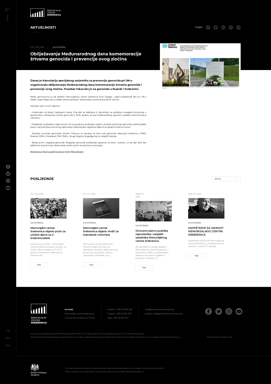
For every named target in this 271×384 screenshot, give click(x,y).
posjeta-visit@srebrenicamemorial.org (163, 313)
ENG (8, 345)
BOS (8, 338)
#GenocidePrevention (54, 151)
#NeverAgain (76, 151)
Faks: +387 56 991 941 (117, 318)
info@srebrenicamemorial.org (159, 309)
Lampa (229, 337)
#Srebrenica (36, 151)
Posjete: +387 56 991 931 (119, 313)
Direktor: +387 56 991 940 (120, 309)
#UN (67, 151)
